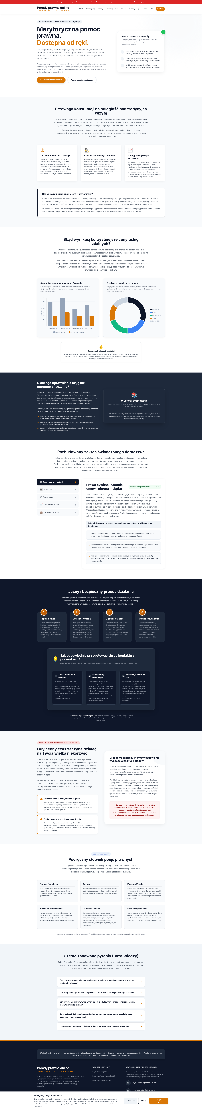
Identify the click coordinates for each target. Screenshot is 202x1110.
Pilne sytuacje (134, 9)
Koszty (100, 9)
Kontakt (160, 9)
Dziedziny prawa (112, 9)
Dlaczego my (90, 9)
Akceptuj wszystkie (159, 1101)
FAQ (152, 9)
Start (81, 9)
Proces (123, 9)
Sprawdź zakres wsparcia (51, 80)
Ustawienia (130, 1101)
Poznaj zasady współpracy (82, 80)
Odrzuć (143, 1101)
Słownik (145, 9)
